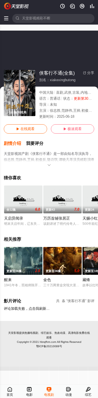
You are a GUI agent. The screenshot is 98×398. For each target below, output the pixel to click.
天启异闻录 (13, 218)
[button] (15, 143)
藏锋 (86, 280)
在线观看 (25, 129)
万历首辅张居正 (56, 218)
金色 (47, 280)
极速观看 (72, 129)
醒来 (8, 280)
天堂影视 (13, 332)
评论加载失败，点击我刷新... (27, 309)
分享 (88, 73)
